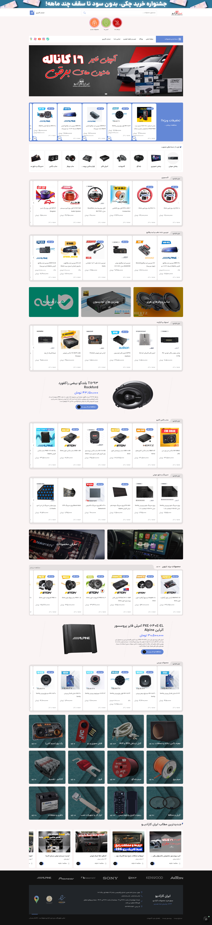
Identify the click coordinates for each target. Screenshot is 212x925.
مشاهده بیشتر (35, 567)
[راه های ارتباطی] (206, 919)
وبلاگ (141, 39)
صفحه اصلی (149, 39)
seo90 (36, 918)
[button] (32, 13)
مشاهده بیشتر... (171, 125)
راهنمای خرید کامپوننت (153, 918)
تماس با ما (117, 39)
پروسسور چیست (167, 918)
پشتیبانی (31, 918)
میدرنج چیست (178, 918)
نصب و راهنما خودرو (129, 39)
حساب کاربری (106, 39)
